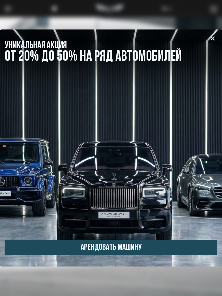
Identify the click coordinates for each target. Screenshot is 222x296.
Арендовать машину (111, 247)
